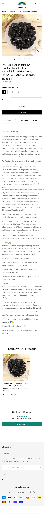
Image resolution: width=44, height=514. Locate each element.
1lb (4, 92)
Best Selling (14, 12)
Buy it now (22, 112)
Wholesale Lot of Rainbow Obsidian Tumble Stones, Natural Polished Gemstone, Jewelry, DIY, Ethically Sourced (16, 387)
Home (4, 12)
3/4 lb (11, 92)
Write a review (22, 424)
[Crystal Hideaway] (22, 4)
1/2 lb (18, 92)
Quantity (5, 100)
